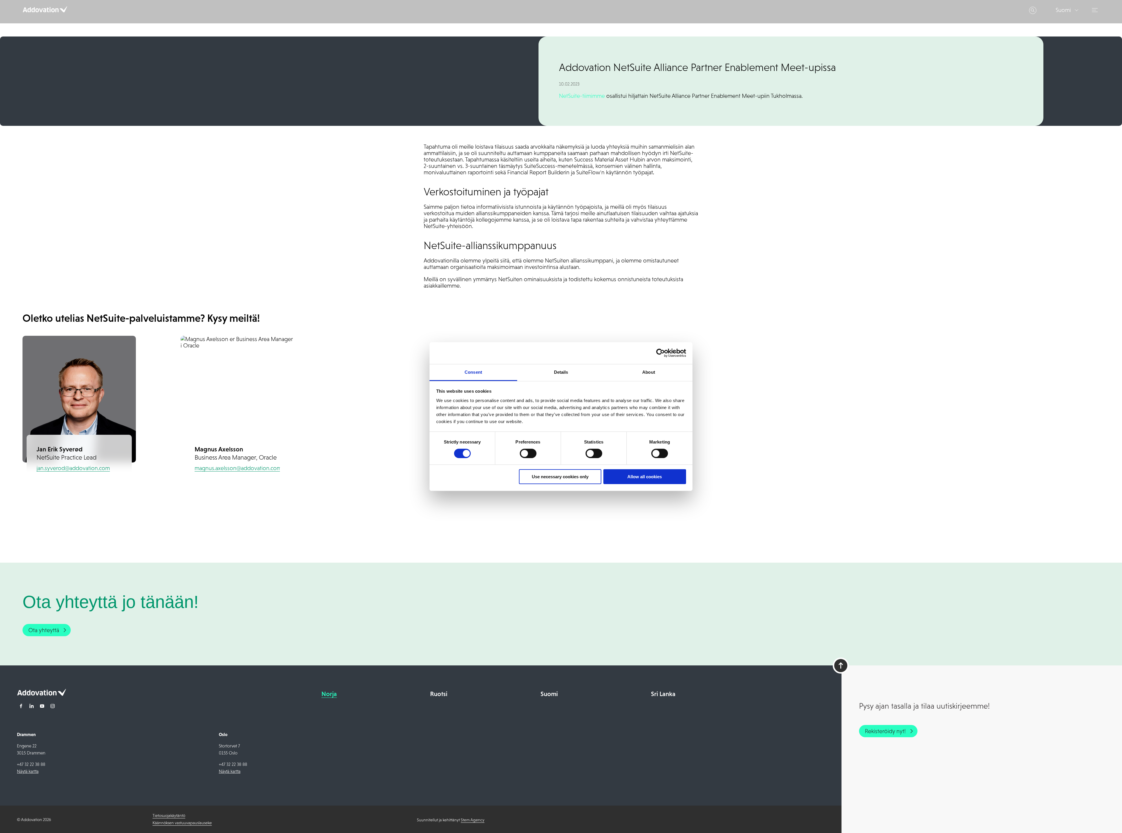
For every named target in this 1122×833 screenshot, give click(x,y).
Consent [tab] (473, 371)
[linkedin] (31, 706)
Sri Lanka (663, 694)
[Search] (1032, 10)
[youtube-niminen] (42, 706)
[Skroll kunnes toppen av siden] (841, 666)
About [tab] (648, 371)
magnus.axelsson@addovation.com (238, 468)
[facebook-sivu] (21, 706)
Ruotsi (438, 694)
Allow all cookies (644, 476)
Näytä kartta (28, 771)
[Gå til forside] (41, 694)
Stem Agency (472, 820)
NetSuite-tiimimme (582, 96)
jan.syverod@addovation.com (73, 468)
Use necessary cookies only (560, 476)
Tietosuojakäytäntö (169, 815)
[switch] (528, 453)
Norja (329, 694)
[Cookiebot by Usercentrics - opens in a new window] (660, 353)
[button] (1096, 10)
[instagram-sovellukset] (53, 706)
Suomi (549, 694)
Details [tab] (561, 371)
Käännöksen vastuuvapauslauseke (182, 822)
